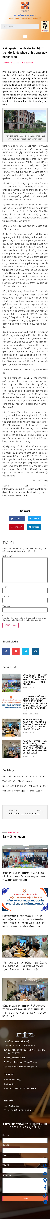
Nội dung (6, 1175)
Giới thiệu (17, 776)
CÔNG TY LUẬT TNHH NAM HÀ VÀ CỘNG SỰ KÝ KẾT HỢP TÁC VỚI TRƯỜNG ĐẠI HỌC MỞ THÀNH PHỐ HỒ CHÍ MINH (35, 679)
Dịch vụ (28, 776)
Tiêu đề (5, 1165)
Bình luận (7, 556)
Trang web (7, 606)
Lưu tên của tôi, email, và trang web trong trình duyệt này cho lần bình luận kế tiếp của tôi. (24, 619)
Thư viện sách (24, 781)
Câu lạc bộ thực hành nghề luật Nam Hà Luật (21, 791)
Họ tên (5, 1135)
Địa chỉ (5, 1145)
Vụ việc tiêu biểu (9, 781)
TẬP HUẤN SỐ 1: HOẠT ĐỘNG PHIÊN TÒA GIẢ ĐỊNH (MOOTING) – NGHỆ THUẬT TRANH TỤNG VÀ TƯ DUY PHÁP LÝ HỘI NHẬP (35, 724)
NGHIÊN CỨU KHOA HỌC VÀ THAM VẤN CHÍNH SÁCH (24, 786)
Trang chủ (6, 776)
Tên (4, 587)
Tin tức (39, 776)
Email (5, 596)
